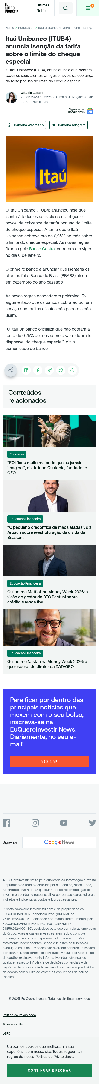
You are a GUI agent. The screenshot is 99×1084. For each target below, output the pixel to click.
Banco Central (42, 248)
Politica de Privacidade (54, 1056)
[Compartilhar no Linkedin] (26, 370)
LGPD (7, 1033)
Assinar (49, 761)
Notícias (24, 28)
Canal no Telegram (72, 125)
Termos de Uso (13, 1024)
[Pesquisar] (66, 8)
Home (10, 28)
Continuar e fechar (49, 1070)
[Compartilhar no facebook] (37, 370)
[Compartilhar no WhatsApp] (72, 370)
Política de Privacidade (19, 1015)
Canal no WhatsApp (29, 125)
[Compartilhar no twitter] (60, 370)
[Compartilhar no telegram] (49, 370)
